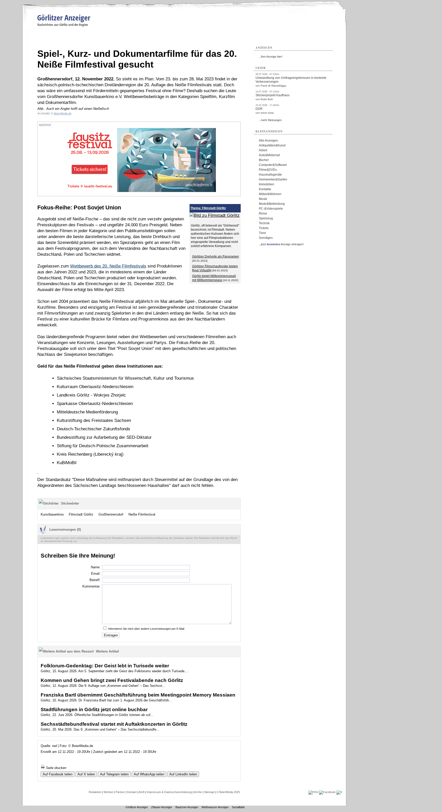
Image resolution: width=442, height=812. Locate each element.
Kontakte (265, 189)
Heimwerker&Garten (273, 179)
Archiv (198, 792)
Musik (263, 199)
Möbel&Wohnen (270, 194)
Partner (120, 792)
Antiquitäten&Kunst (272, 145)
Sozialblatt (238, 807)
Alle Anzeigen (268, 140)
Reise (263, 213)
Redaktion (95, 792)
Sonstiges (266, 238)
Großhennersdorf (110, 514)
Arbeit (263, 150)
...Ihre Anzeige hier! (270, 56)
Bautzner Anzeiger (186, 807)
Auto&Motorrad (269, 155)
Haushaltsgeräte (270, 174)
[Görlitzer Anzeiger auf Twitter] (339, 792)
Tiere (262, 233)
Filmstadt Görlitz (81, 514)
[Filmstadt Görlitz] (215, 215)
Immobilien (266, 184)
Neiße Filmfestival (141, 514)
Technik (264, 223)
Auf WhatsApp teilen (149, 774)
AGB (142, 792)
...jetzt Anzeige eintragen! (281, 244)
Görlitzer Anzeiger (63, 17)
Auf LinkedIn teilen (183, 774)
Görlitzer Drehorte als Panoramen (215, 256)
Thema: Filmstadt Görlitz (208, 208)
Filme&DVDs (268, 169)
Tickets (264, 228)
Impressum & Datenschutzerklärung (169, 792)
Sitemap (209, 792)
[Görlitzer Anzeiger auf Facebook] (327, 792)
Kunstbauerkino (52, 514)
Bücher (264, 160)
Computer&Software (273, 165)
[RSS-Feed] (313, 792)
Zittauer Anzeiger (161, 807)
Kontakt (132, 792)
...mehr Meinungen (270, 120)
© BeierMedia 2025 (228, 792)
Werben (108, 792)
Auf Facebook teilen (57, 774)
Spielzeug (266, 218)
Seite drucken (55, 768)
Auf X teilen (86, 774)
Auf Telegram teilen (114, 774)
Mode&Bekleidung (272, 203)
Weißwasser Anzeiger (215, 807)
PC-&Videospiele (271, 208)
